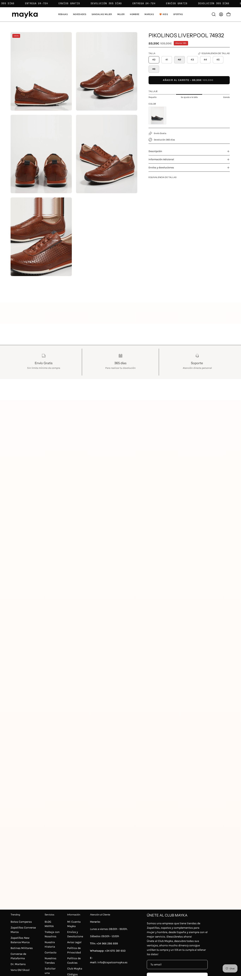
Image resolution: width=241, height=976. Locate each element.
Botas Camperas (21, 921)
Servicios (49, 914)
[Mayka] (25, 14)
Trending (15, 914)
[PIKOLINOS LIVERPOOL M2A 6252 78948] (157, 115)
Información (73, 914)
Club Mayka (74, 968)
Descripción (155, 151)
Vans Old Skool (20, 970)
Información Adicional (161, 159)
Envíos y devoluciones (161, 167)
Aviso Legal (74, 942)
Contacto (50, 952)
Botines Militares (22, 948)
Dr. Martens (18, 964)
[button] (102, 14)
